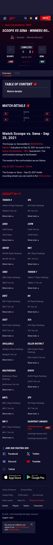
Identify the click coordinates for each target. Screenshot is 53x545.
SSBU (4, 272)
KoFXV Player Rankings (37, 376)
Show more (6, 216)
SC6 (29, 319)
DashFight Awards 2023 (37, 434)
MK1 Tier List (33, 259)
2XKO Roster (7, 229)
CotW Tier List (33, 229)
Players (16, 506)
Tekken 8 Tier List (9, 211)
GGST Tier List (8, 331)
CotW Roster (33, 235)
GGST (4, 319)
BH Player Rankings (36, 301)
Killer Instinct (36, 343)
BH (29, 295)
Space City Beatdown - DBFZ (15, 151)
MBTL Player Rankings (11, 403)
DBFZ (4, 295)
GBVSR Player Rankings (12, 253)
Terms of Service (9, 490)
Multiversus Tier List (10, 384)
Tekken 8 (7, 200)
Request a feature (37, 500)
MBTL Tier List (8, 408)
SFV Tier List (33, 408)
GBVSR (5, 248)
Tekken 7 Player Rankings (38, 277)
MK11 (5, 421)
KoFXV (31, 370)
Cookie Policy (7, 495)
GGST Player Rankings (11, 325)
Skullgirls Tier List (9, 355)
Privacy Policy (26, 490)
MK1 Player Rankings (36, 253)
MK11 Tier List (8, 432)
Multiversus (8, 370)
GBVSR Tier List (8, 259)
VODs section (44, 176)
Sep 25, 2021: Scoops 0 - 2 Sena (17, 166)
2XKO (5, 224)
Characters (38, 506)
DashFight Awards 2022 (37, 438)
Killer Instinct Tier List (36, 357)
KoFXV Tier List (34, 381)
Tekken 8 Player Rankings (12, 206)
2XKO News (7, 235)
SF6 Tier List (33, 211)
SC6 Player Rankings (36, 325)
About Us (21, 500)
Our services (38, 495)
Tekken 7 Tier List (35, 283)
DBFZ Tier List (8, 307)
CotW (30, 224)
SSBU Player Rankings (11, 277)
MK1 (30, 248)
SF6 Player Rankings (36, 206)
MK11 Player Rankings (11, 427)
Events (5, 506)
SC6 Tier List (33, 331)
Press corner (7, 500)
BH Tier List (32, 307)
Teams (26, 506)
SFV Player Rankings (36, 403)
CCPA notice (23, 495)
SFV (29, 397)
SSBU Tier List (8, 283)
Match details (14, 91)
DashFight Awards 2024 (35, 428)
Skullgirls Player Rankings (12, 349)
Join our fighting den (17, 448)
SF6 (29, 200)
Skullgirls (8, 343)
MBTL (5, 397)
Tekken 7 (32, 272)
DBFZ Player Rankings (11, 301)
